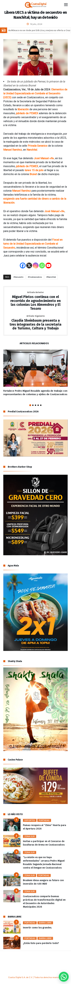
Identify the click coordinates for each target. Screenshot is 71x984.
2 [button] (33, 405)
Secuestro (19, 277)
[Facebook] (23, 265)
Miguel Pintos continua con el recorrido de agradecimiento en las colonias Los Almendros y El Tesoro (35, 301)
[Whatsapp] (42, 265)
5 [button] (40, 405)
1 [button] (30, 405)
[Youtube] (48, 265)
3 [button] (35, 405)
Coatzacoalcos (35, 277)
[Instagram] (35, 265)
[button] (64, 977)
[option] (35, 373)
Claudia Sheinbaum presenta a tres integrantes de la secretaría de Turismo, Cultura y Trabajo (35, 322)
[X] (29, 265)
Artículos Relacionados (34, 343)
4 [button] (38, 405)
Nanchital (52, 277)
